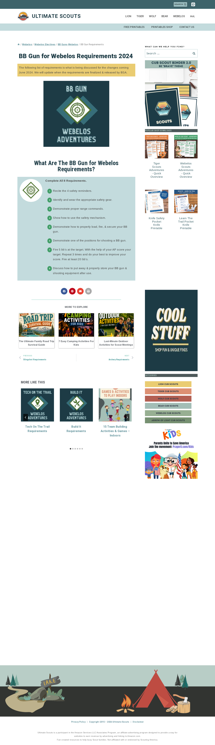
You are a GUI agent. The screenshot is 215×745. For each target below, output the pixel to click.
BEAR (164, 16)
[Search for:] (171, 53)
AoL (192, 16)
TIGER (140, 16)
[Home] (18, 44)
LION (128, 16)
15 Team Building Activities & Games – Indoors (115, 431)
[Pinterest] (193, 4)
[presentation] (37, 405)
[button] (64, 291)
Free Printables (134, 27)
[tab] (70, 448)
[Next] (127, 417)
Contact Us (186, 27)
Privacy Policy (78, 722)
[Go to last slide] (25, 417)
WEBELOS (179, 16)
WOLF (152, 16)
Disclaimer (138, 722)
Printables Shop (162, 27)
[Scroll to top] (208, 733)
